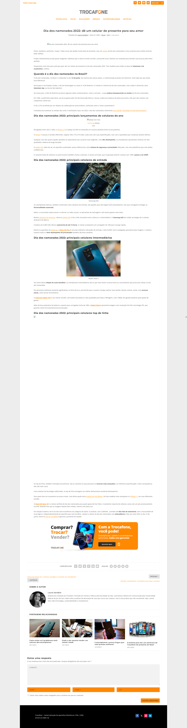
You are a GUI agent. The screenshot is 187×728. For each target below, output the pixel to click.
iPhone (37, 135)
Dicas (73, 19)
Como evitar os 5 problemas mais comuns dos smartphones (43, 641)
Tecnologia (61, 19)
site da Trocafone (51, 517)
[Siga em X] (141, 715)
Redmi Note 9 (96, 305)
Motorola (54, 230)
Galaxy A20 (66, 217)
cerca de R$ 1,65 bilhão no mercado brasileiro (129, 111)
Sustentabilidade (111, 19)
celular (105, 51)
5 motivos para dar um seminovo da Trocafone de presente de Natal (142, 644)
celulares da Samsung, (47, 217)
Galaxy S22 (39, 147)
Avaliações (84, 19)
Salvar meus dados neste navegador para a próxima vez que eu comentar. (57, 695)
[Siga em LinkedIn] (150, 715)
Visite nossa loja (29, 3)
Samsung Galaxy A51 (43, 298)
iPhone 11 (134, 496)
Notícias (127, 19)
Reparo (96, 19)
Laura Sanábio (83, 35)
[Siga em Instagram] (146, 715)
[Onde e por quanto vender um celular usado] (77, 628)
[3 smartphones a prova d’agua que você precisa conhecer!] (110, 629)
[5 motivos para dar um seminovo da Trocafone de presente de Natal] (142, 629)
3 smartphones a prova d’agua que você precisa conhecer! (109, 643)
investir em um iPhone (94, 496)
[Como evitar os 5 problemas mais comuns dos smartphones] (44, 628)
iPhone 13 (60, 130)
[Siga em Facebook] (137, 715)
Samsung (91, 123)
